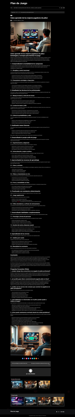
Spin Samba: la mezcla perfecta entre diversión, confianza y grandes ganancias (27, 7)
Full (11, 15)
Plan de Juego (18, 3)
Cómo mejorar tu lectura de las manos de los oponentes (31, 385)
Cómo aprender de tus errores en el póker (43, 385)
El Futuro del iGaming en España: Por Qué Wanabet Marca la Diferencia (17, 404)
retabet (18, 201)
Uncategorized (15, 401)
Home (12, 7)
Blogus (40, 415)
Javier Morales (15, 20)
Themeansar (44, 415)
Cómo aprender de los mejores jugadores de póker (29, 18)
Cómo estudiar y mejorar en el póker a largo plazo (17, 385)
